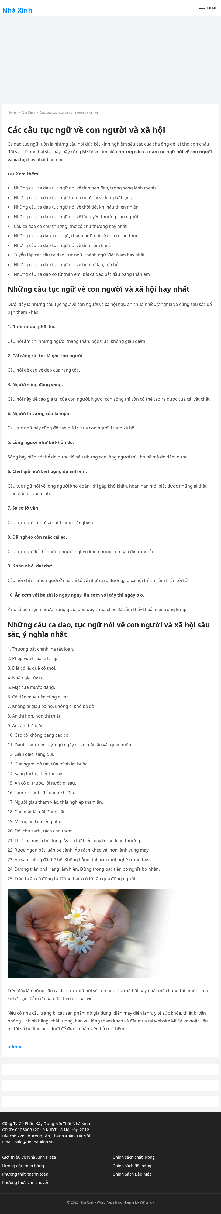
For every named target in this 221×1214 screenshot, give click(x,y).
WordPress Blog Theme (115, 1202)
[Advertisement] (110, 58)
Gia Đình (28, 112)
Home (12, 112)
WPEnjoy (147, 1202)
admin (15, 1047)
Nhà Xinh (17, 10)
